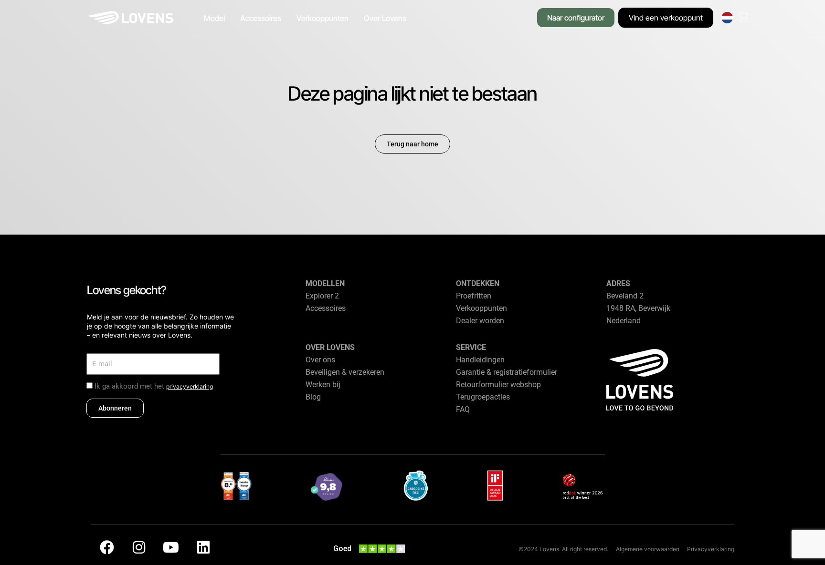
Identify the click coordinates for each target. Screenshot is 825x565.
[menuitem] (727, 18)
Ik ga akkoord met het (154, 386)
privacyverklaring (189, 386)
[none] (727, 18)
